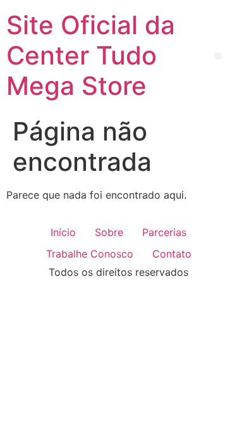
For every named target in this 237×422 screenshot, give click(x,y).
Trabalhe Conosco (89, 253)
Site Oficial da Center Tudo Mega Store (90, 55)
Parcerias (164, 232)
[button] (217, 56)
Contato (171, 253)
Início (63, 232)
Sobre (109, 232)
